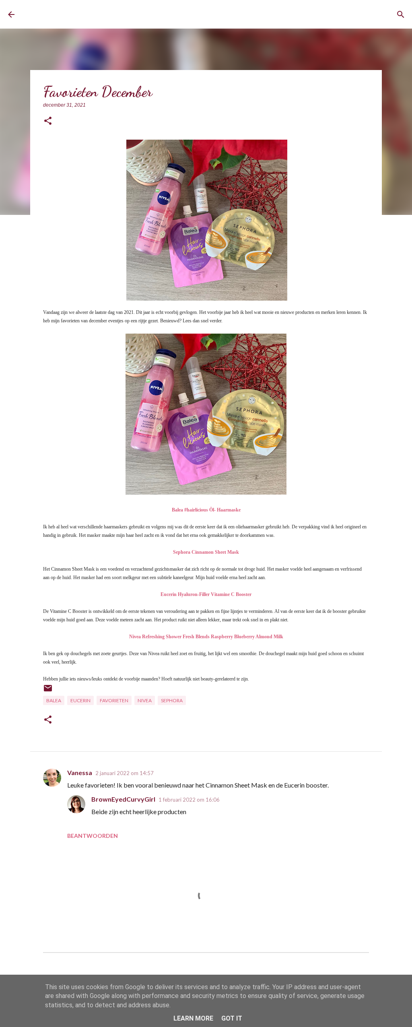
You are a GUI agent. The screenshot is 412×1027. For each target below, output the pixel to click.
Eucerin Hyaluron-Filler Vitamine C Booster (206, 594)
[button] (48, 121)
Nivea (145, 700)
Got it (231, 1018)
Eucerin (80, 700)
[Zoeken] (401, 14)
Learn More (193, 1018)
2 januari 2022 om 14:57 (124, 773)
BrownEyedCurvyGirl (83, 14)
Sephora (172, 700)
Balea (53, 700)
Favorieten (114, 700)
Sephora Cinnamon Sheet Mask (206, 552)
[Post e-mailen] (48, 691)
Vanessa (79, 772)
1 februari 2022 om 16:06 (189, 799)
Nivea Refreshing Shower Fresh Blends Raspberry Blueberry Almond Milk (206, 636)
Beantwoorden (92, 835)
